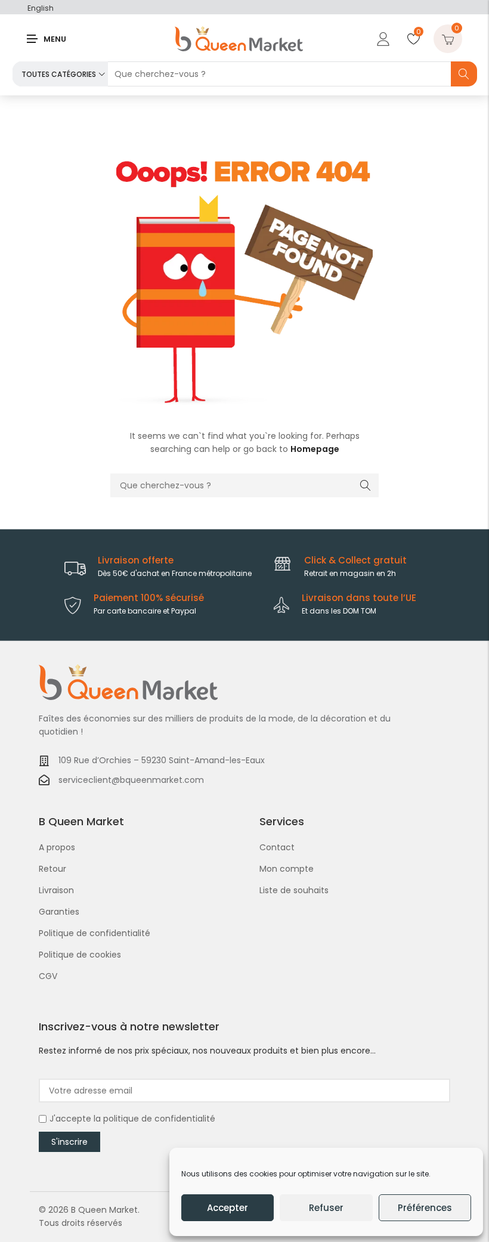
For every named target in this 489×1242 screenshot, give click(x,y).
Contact (277, 847)
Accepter (227, 1207)
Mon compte (286, 869)
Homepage (314, 449)
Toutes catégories (58, 74)
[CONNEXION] (381, 39)
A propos (57, 847)
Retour (52, 869)
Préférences (425, 1207)
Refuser (326, 1207)
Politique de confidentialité (94, 933)
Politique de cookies (80, 955)
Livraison (56, 890)
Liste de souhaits (294, 890)
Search (464, 73)
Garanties (59, 912)
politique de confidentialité (159, 1119)
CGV (48, 976)
